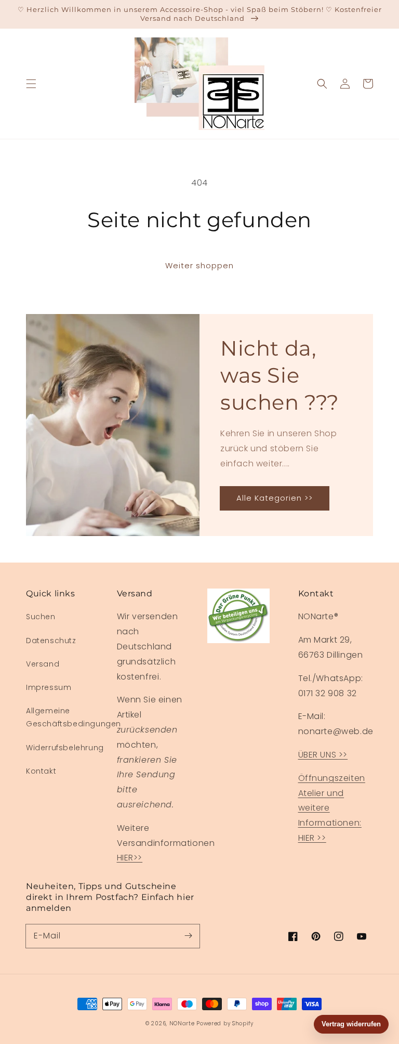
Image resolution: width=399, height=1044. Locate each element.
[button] (31, 83)
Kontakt (41, 771)
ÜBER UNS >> (323, 755)
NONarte (182, 1023)
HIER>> (130, 858)
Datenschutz (51, 640)
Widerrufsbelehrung (65, 747)
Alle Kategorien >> (274, 497)
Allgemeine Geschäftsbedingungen (73, 717)
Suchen (41, 616)
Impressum (48, 687)
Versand (42, 664)
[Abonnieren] (188, 935)
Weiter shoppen (199, 265)
